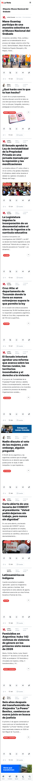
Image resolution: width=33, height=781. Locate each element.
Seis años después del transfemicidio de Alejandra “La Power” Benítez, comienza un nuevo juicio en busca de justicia (16, 710)
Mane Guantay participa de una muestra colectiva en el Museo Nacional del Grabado (16, 27)
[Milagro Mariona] (4, 85)
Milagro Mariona (9, 85)
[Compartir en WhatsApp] (16, 72)
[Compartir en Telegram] (22, 72)
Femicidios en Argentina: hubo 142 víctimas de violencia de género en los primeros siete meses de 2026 (16, 641)
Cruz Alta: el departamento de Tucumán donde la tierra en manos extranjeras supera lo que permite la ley (15, 296)
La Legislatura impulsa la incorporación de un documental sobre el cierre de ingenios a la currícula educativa (16, 225)
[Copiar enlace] (29, 72)
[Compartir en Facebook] (4, 72)
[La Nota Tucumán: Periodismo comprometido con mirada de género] (6, 2)
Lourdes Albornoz (9, 570)
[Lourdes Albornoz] (4, 571)
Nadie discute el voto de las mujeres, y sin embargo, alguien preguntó (15, 446)
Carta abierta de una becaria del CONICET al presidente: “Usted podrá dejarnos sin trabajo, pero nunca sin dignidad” (15, 511)
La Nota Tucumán (11, 17)
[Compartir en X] (10, 72)
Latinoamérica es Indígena (13, 576)
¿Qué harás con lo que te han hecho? (16, 91)
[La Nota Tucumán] (4, 17)
